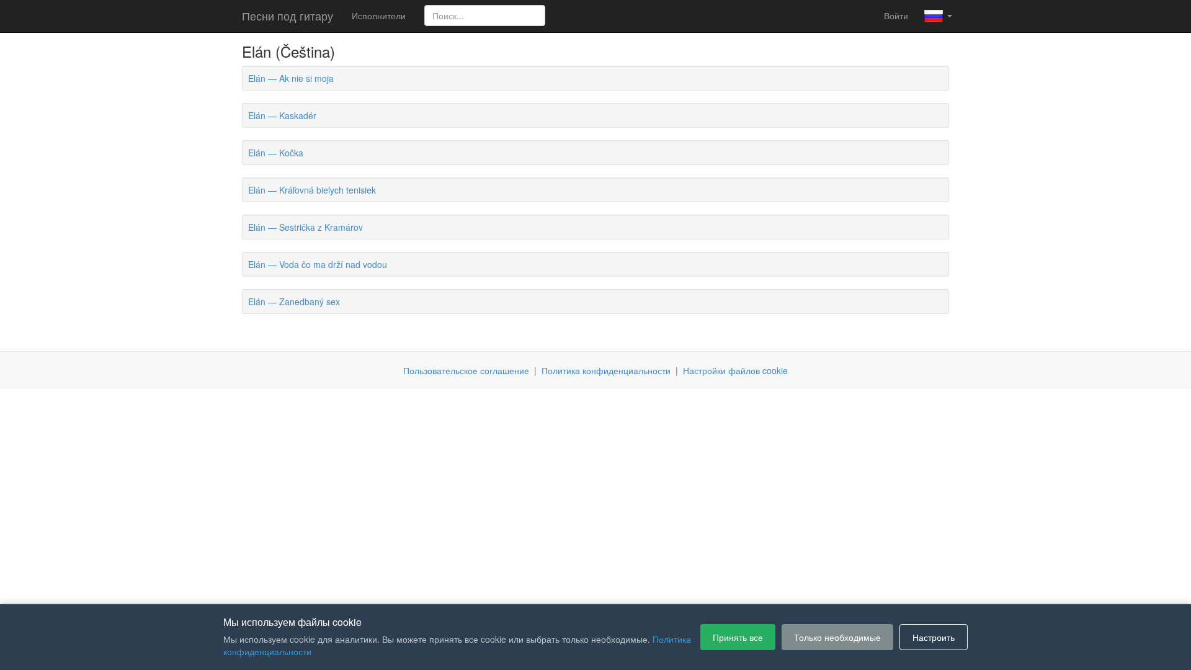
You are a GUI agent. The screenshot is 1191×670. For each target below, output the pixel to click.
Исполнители (379, 15)
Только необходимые (837, 637)
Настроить (933, 637)
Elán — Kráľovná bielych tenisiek (312, 190)
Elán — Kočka (275, 152)
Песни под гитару (287, 15)
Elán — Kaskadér (282, 115)
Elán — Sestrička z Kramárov (305, 227)
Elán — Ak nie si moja (291, 78)
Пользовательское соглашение (466, 370)
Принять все (738, 637)
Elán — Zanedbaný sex (294, 301)
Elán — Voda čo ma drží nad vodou (317, 264)
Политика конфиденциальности (606, 370)
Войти (896, 15)
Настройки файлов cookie (735, 370)
